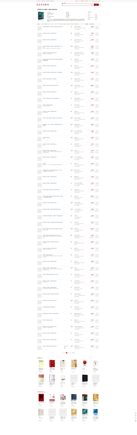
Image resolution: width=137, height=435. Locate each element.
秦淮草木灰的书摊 (77, 117)
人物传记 (96, 19)
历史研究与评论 (90, 17)
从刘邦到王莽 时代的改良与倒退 (52, 417)
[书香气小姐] (78, 176)
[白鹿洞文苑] (79, 287)
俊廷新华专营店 (76, 287)
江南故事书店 (76, 189)
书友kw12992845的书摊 (78, 183)
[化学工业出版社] (80, 293)
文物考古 (89, 19)
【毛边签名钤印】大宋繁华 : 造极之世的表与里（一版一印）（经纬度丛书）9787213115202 (53, 171)
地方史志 (89, 15)
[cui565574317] (77, 300)
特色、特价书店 (76, 72)
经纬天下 (83, 368)
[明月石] (78, 228)
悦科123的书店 (76, 274)
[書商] (79, 72)
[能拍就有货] (80, 26)
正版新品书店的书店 (77, 313)
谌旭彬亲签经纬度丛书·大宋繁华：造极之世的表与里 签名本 (53, 26)
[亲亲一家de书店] (79, 235)
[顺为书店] (77, 163)
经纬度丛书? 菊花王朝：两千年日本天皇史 (52, 369)
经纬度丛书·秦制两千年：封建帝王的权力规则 (74, 403)
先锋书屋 (75, 300)
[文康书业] (77, 91)
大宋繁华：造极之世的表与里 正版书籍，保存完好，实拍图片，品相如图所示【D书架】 (52, 197)
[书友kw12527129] (82, 326)
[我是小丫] (77, 111)
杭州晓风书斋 (76, 346)
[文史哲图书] (78, 222)
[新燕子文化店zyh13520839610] (79, 170)
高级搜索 (100, 5)
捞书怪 (75, 267)
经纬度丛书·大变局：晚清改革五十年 (84, 403)
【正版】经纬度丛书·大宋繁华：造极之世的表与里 (51, 189)
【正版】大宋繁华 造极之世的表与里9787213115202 (51, 235)
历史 (68, 16)
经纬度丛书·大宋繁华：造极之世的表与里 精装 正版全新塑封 (53, 222)
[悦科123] (79, 274)
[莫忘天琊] (77, 65)
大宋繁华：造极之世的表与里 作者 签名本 (50, 346)
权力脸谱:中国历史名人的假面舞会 (63, 403)
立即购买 (97, 26)
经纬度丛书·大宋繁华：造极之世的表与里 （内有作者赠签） (53, 72)
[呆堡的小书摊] (78, 59)
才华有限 (75, 150)
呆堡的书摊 (76, 59)
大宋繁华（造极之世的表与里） (48, 104)
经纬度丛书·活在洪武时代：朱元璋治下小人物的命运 (74, 417)
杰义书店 (75, 254)
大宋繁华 (44, 163)
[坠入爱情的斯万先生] (83, 52)
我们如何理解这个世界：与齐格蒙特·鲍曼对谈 (95, 417)
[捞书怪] (76, 267)
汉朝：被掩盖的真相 (41, 403)
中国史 (89, 14)
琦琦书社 (75, 215)
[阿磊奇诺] (80, 98)
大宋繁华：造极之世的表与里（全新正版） (50, 78)
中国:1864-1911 (52, 402)
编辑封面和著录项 (40, 20)
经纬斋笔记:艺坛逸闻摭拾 (73, 383)
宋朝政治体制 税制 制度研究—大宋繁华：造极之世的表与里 (53, 215)
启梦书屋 (75, 111)
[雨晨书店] (77, 248)
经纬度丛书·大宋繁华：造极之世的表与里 (49, 33)
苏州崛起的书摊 (76, 85)
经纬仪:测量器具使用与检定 (95, 383)
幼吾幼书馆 (76, 306)
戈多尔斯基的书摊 (77, 98)
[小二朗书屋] (79, 280)
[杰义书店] (77, 254)
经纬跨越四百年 (73, 368)
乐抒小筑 (75, 333)
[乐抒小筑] (77, 333)
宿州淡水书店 (76, 143)
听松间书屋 (76, 228)
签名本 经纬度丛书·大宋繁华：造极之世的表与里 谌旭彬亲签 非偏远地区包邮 (53, 60)
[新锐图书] (77, 319)
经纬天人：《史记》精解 (62, 369)
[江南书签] (77, 137)
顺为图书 (75, 163)
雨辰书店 (75, 248)
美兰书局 (75, 261)
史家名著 (96, 17)
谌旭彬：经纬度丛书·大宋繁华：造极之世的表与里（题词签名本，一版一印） (52, 229)
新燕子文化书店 (76, 170)
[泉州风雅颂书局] (79, 124)
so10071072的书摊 (77, 209)
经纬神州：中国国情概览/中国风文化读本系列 (52, 383)
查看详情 (49, 21)
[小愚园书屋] (77, 261)
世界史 (96, 14)
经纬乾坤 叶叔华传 (62, 383)
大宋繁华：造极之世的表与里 (47, 254)
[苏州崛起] (79, 85)
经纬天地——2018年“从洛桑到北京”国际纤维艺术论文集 (95, 369)
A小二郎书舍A (76, 280)
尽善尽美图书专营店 (77, 39)
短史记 (40, 416)
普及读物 (96, 15)
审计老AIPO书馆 (77, 78)
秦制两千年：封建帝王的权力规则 (63, 417)
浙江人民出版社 (51, 13)
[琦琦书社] (77, 215)
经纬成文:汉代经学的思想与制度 (41, 369)
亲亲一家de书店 (76, 235)
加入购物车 (96, 28)
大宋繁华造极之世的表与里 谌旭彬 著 (49, 307)
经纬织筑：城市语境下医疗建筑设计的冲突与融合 (84, 383)
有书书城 (75, 241)
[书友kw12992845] (82, 183)
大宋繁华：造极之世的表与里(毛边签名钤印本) (50, 85)
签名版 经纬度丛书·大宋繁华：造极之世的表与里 (51, 313)
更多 (42, 357)
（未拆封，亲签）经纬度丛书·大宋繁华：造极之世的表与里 (52, 117)
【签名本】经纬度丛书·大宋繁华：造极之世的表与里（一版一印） (52, 47)
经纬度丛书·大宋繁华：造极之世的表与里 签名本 (51, 241)
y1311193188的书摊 (77, 157)
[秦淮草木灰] (80, 117)
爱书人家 (75, 196)
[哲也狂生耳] (80, 202)
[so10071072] (80, 209)
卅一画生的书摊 (76, 33)
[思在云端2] (77, 150)
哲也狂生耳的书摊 (77, 202)
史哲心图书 (76, 222)
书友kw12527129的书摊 (78, 326)
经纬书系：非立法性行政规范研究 (41, 383)
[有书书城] (77, 241)
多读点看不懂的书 (77, 293)
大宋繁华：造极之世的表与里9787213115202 (50, 274)
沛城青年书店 (76, 46)
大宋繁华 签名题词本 (46, 137)
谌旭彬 (50, 12)
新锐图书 (75, 319)
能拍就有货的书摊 (77, 26)
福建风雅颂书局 (76, 124)
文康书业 (75, 91)
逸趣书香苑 (76, 176)
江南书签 (75, 137)
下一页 (73, 352)
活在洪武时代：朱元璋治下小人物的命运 (95, 403)
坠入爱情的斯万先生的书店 (78, 52)
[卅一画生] (79, 33)
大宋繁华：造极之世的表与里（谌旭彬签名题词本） (51, 98)
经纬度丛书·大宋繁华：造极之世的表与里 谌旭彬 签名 (52, 209)
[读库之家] (77, 196)
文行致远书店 (76, 104)
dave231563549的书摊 (77, 130)
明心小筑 (75, 65)
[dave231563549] (81, 130)
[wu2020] (78, 306)
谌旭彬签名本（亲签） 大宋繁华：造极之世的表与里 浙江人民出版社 (53, 125)
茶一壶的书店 (76, 339)
